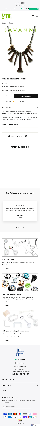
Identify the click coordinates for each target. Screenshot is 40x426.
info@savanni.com (21, 366)
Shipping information (10, 124)
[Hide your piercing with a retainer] (20, 319)
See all (7, 268)
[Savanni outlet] (20, 248)
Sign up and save (10, 397)
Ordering (6, 385)
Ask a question (7, 130)
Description (6, 107)
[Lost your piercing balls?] (20, 282)
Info (4, 391)
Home (11, 23)
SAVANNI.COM (8, 380)
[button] (35, 425)
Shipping (11, 86)
